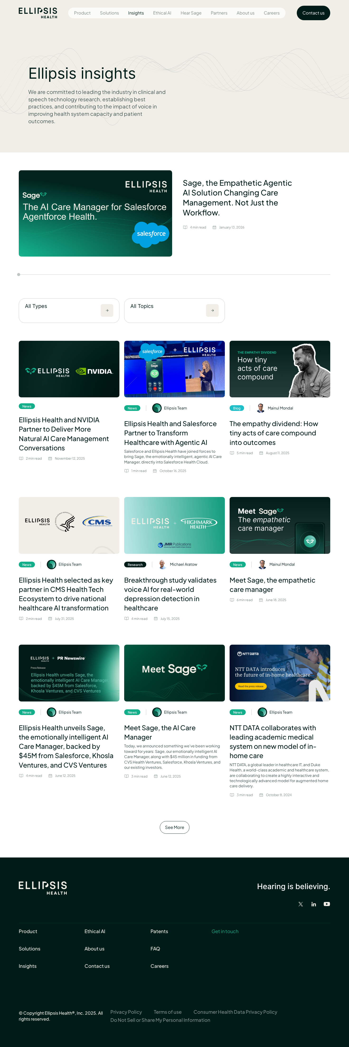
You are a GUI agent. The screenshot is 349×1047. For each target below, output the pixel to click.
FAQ (155, 948)
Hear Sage (191, 12)
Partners (219, 12)
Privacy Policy (126, 1012)
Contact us (97, 966)
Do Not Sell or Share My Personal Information (160, 1020)
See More (174, 827)
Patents (159, 931)
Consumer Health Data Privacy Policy (235, 1012)
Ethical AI (162, 12)
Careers (272, 12)
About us (246, 12)
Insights (136, 12)
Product (82, 12)
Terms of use (168, 1012)
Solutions (109, 12)
